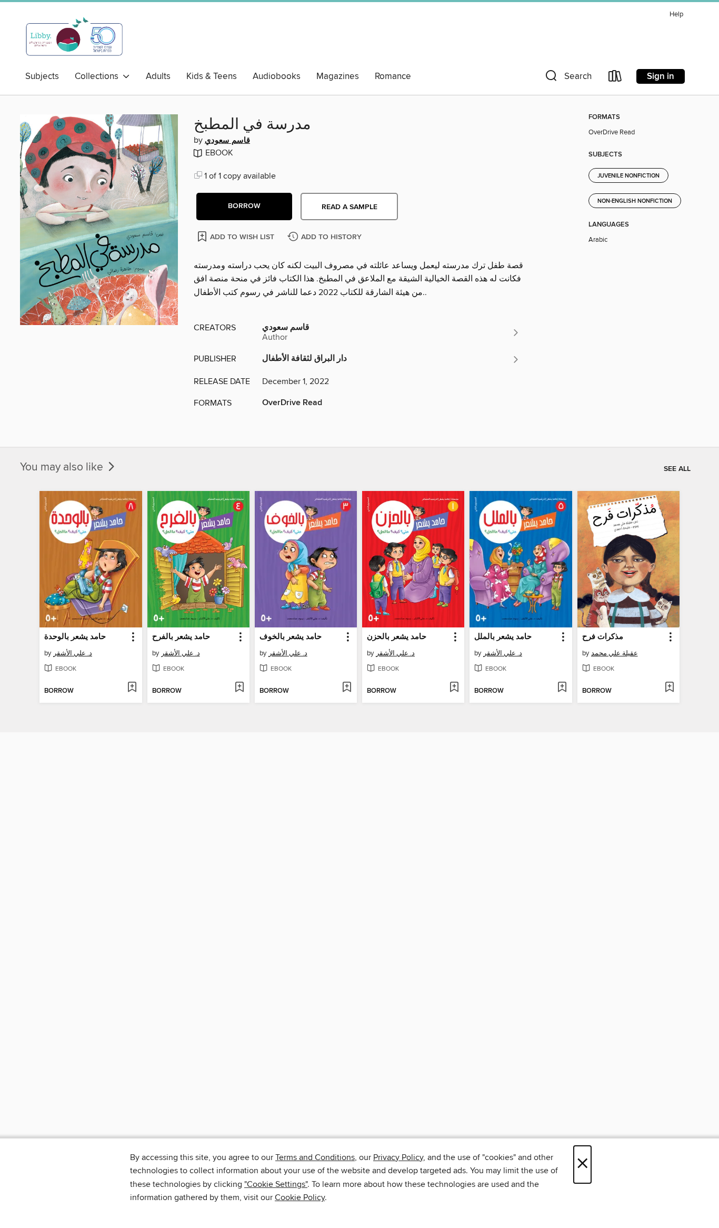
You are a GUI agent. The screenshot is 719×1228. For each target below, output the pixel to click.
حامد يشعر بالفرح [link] (181, 637)
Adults (158, 76)
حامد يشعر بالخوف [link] (290, 637)
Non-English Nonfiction (634, 201)
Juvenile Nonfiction (628, 176)
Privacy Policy (398, 1157)
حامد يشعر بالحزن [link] (396, 637)
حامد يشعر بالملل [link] (503, 637)
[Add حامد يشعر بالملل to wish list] (561, 688)
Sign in (660, 76)
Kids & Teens (211, 76)
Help (676, 14)
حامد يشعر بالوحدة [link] (75, 637)
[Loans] (615, 78)
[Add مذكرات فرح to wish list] (669, 688)
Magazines (337, 76)
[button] (567, 78)
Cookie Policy (300, 1197)
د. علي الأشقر (72, 653)
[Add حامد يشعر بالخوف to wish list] (346, 688)
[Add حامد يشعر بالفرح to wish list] (239, 688)
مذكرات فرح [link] (602, 637)
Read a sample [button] (349, 207)
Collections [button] (99, 76)
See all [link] (677, 469)
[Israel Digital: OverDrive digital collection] (74, 36)
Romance (393, 76)
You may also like (63, 467)
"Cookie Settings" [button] (275, 1184)
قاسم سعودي (227, 140)
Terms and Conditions (315, 1157)
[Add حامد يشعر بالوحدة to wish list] (131, 688)
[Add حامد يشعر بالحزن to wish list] (454, 688)
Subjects (42, 76)
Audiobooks (277, 76)
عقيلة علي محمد (614, 653)
